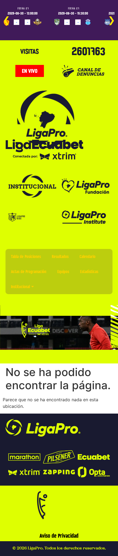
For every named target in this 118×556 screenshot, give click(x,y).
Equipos (63, 271)
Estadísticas (89, 271)
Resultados (60, 256)
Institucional (20, 286)
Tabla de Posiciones (26, 256)
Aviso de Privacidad (59, 535)
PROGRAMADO (15, 30)
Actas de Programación (28, 271)
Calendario (87, 256)
